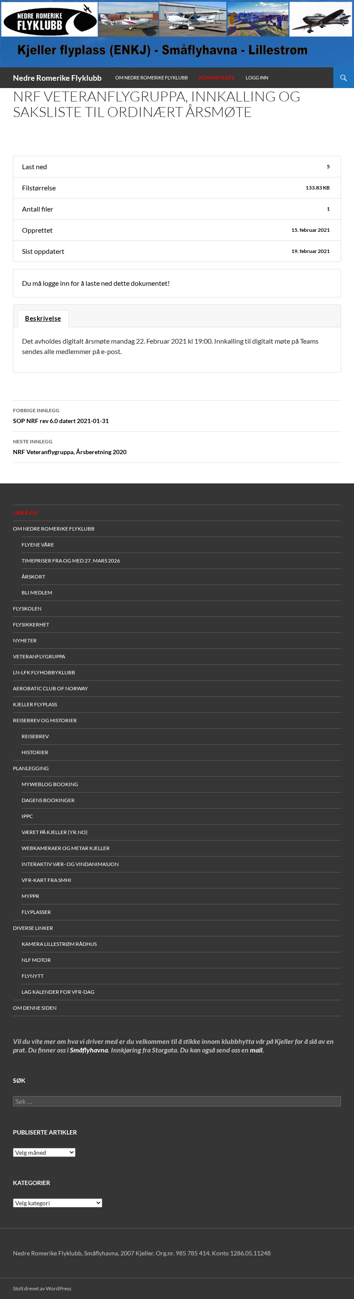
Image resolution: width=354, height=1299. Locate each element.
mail (256, 1050)
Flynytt (33, 976)
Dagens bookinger (48, 800)
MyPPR (30, 896)
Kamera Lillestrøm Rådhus (59, 944)
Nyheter (25, 640)
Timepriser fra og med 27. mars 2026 (71, 560)
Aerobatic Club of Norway (50, 688)
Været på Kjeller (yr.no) (55, 832)
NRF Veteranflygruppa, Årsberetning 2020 (69, 446)
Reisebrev (35, 736)
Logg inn (257, 77)
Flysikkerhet (31, 624)
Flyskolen (27, 608)
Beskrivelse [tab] (43, 318)
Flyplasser (36, 912)
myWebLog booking (50, 784)
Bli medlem (37, 592)
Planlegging (31, 768)
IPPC (27, 816)
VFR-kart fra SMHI (46, 880)
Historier (35, 752)
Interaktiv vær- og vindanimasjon (70, 864)
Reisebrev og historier (45, 720)
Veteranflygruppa (39, 656)
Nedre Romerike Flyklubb (57, 77)
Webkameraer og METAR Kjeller (66, 848)
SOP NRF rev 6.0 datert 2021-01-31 (61, 415)
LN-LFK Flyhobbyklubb (44, 672)
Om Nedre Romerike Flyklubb (151, 77)
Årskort (33, 576)
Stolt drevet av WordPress (42, 1288)
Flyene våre (38, 544)
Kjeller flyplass (35, 704)
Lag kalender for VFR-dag (58, 992)
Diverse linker (33, 928)
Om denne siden (35, 1008)
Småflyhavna (89, 1050)
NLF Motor (36, 960)
